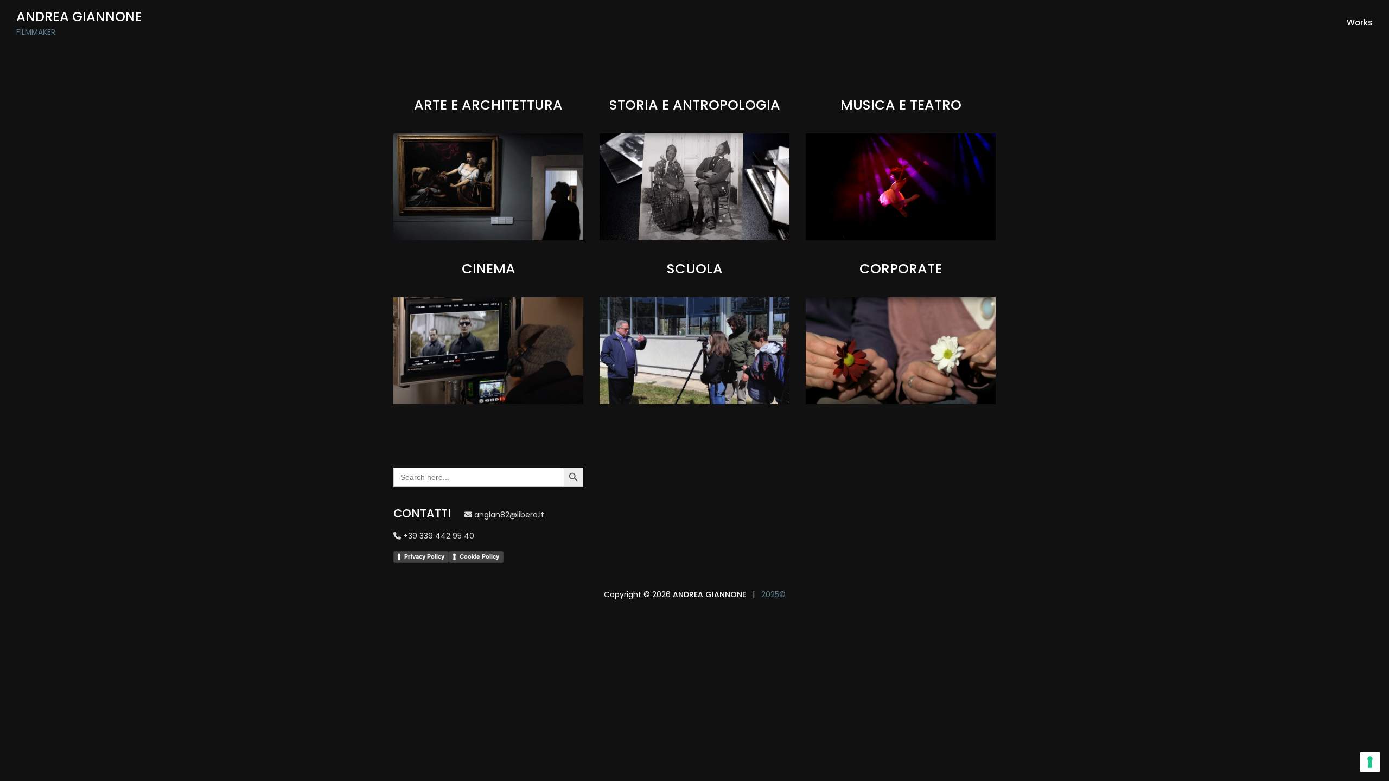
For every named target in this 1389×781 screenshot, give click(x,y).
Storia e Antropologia (694, 104)
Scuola (695, 268)
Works (1360, 22)
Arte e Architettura (488, 104)
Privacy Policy (424, 556)
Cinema (488, 268)
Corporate (900, 268)
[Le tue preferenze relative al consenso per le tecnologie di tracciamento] (1370, 762)
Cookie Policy (479, 556)
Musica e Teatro (900, 104)
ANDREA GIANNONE (709, 594)
